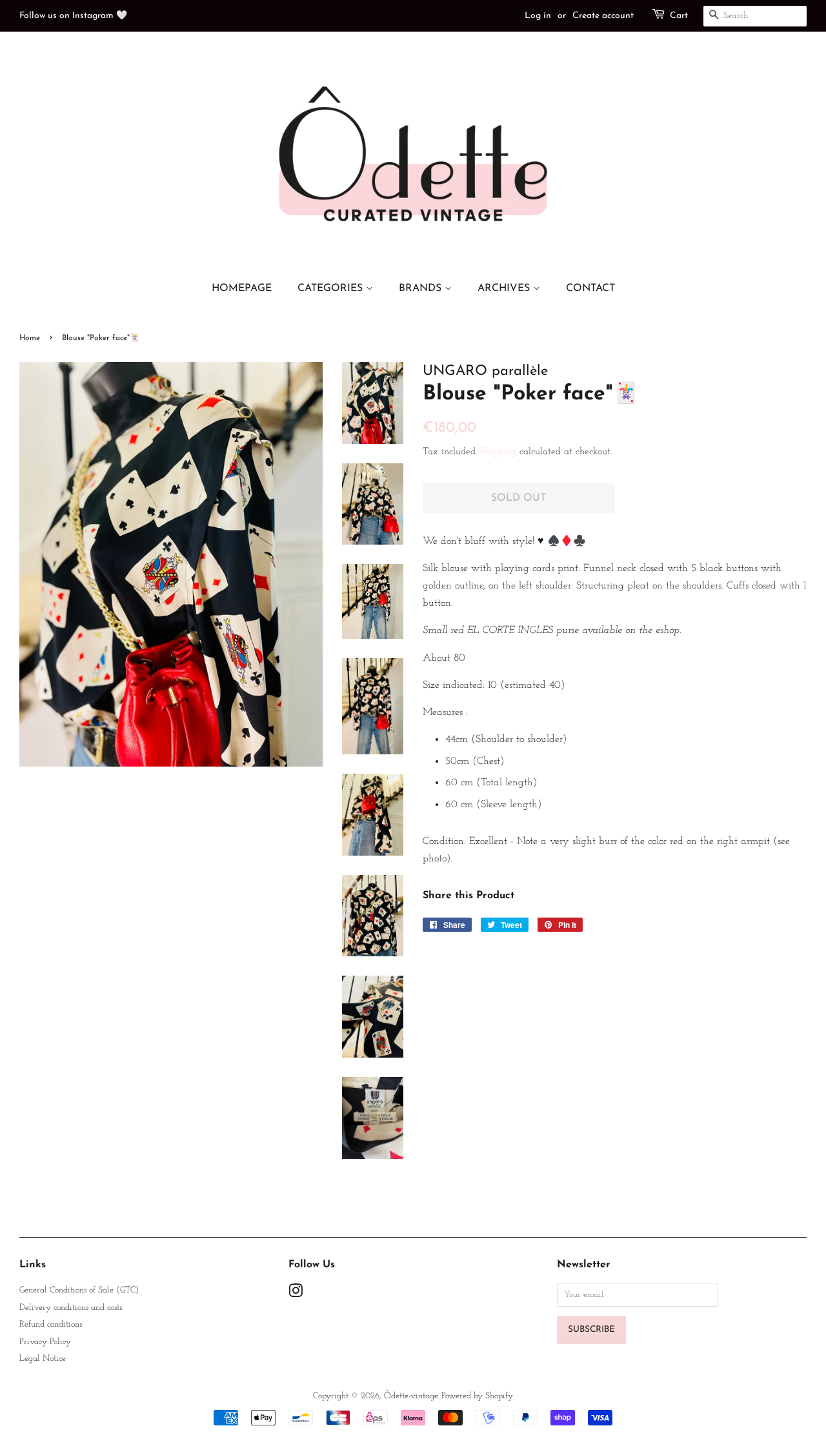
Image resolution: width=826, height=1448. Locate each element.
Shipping (498, 452)
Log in (538, 16)
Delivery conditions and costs (70, 1307)
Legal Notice (42, 1358)
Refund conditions (50, 1324)
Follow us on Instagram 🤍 (73, 16)
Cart (679, 16)
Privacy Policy (45, 1342)
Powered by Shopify (477, 1396)
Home (29, 338)
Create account (603, 16)
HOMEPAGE (242, 288)
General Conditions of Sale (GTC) (79, 1290)
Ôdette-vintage (411, 1396)
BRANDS (422, 288)
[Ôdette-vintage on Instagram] (295, 1294)
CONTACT (590, 288)
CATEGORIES (331, 288)
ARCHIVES (505, 288)
